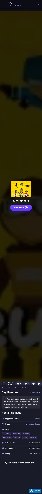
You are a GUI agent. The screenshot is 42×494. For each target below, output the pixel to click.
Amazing (26, 433)
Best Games (7, 437)
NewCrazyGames (12, 4)
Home (4, 388)
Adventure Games (14, 388)
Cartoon (17, 437)
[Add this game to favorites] (33, 383)
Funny (25, 437)
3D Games (6, 433)
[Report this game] (39, 383)
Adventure (16, 433)
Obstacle (33, 437)
